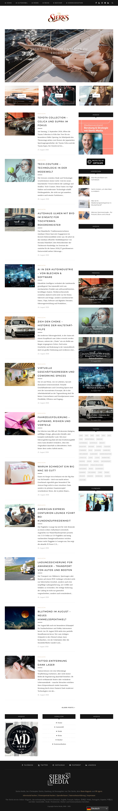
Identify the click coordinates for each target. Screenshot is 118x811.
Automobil (83, 442)
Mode (89, 461)
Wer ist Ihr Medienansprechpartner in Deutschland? (101, 203)
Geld (90, 450)
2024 (103, 435)
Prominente (84, 465)
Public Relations (97, 465)
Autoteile (93, 442)
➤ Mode (35, 3)
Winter (107, 476)
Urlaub (82, 476)
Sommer (82, 472)
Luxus (97, 457)
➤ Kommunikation (74, 3)
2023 (97, 435)
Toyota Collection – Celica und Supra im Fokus (53, 121)
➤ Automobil (22, 3)
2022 (92, 435)
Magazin (42, 113)
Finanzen (83, 450)
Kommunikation (105, 454)
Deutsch (95, 808)
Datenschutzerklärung (77, 795)
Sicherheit (99, 468)
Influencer (84, 454)
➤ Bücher (57, 3)
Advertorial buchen (30, 795)
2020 (81, 435)
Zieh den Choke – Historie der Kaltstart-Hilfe (55, 325)
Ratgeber (83, 468)
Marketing (106, 457)
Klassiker (93, 454)
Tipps (100, 472)
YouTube (83, 479)
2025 (109, 435)
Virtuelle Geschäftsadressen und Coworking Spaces (56, 372)
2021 (86, 435)
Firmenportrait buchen (47, 795)
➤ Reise (46, 3)
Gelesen (98, 450)
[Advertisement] (96, 250)
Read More (59, 62)
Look (90, 457)
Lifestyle (83, 457)
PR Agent (98, 791)
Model (96, 461)
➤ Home (8, 3)
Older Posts (68, 707)
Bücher (91, 446)
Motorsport (106, 461)
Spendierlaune (62, 795)
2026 (81, 439)
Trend (107, 472)
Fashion (107, 446)
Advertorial (89, 439)
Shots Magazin (86, 791)
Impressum (91, 795)
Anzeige (99, 439)
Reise (91, 468)
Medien (82, 461)
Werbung (99, 476)
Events (99, 446)
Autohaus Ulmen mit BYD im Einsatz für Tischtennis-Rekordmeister (95, 356)
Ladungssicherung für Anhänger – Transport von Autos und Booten (55, 566)
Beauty (102, 442)
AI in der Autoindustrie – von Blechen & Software (55, 273)
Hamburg (106, 450)
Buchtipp (83, 446)
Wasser (90, 476)
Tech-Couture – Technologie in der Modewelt (52, 168)
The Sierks (92, 472)
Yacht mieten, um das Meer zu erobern (59, 51)
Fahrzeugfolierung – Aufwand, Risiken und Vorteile (54, 421)
